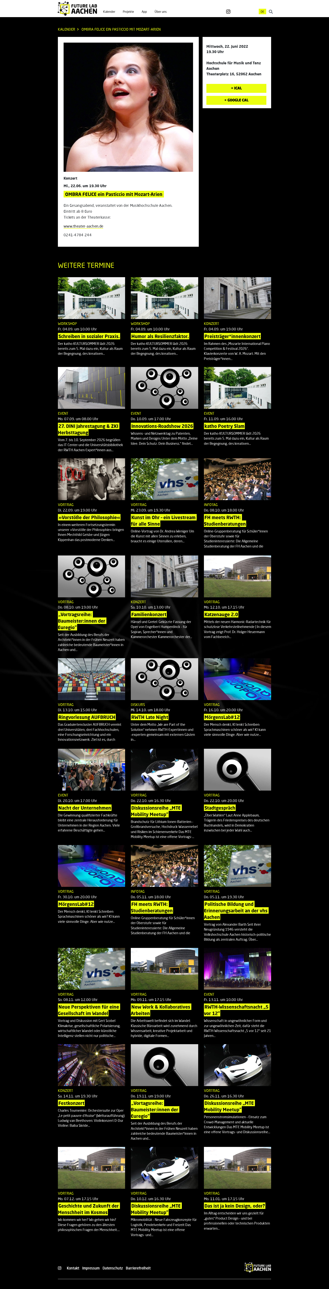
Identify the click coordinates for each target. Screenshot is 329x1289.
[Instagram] (228, 11)
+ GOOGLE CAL (236, 100)
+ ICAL (236, 88)
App (144, 11)
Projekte (128, 11)
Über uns (161, 11)
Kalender (109, 11)
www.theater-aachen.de (83, 226)
